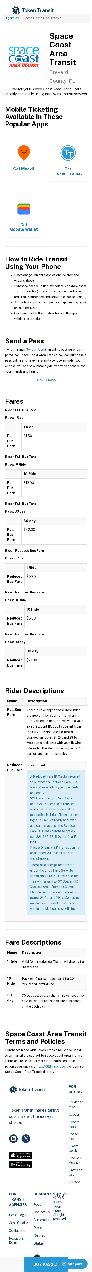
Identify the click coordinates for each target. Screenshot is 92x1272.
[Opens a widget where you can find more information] (72, 1264)
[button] (76, 10)
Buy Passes (46, 1264)
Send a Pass (35, 349)
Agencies (12, 18)
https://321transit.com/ (52, 1066)
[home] (32, 10)
